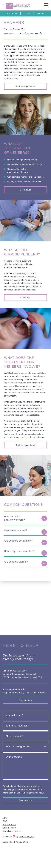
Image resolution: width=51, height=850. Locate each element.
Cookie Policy (9, 828)
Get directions (25, 700)
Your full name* (14, 715)
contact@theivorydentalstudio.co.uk (20, 674)
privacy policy (36, 793)
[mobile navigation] (44, 5)
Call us (27, 13)
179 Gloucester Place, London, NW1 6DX (22, 677)
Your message (14, 757)
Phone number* (15, 736)
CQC (5, 821)
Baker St (19, 692)
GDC (5, 818)
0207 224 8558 (20, 671)
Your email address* (17, 725)
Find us (40, 13)
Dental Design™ (26, 836)
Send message (25, 800)
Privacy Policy (9, 824)
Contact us (12, 13)
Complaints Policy (11, 831)
